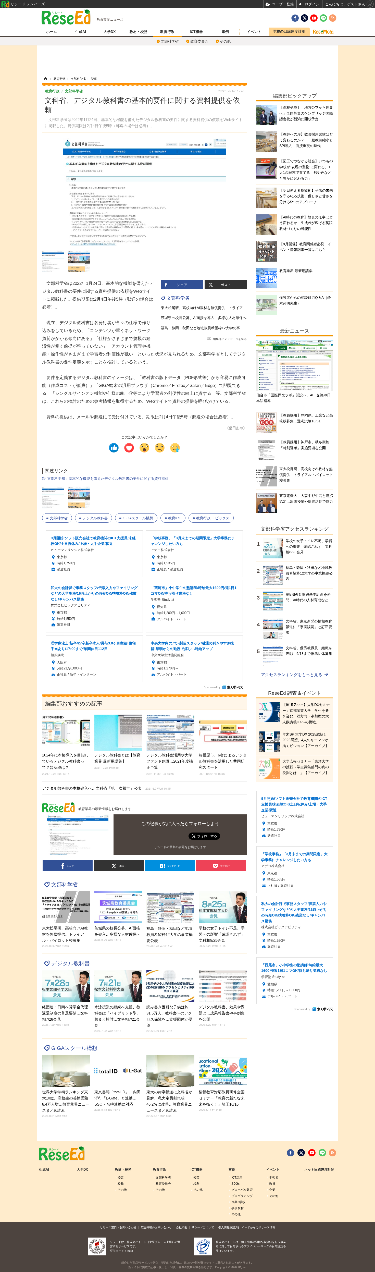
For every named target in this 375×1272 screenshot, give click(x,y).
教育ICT (174, 518)
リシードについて (203, 1227)
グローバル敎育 (242, 1190)
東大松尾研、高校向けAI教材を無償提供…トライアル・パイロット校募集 (220, 308)
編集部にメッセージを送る (230, 338)
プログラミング (242, 1196)
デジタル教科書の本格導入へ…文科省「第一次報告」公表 (106, 788)
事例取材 (237, 1208)
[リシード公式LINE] (322, 1152)
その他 (225, 41)
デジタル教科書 (95, 518)
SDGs (235, 1183)
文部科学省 (170, 41)
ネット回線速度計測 (319, 1169)
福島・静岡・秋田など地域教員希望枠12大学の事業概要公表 (209, 328)
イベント (254, 32)
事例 (225, 32)
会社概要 (181, 1227)
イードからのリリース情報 (258, 1227)
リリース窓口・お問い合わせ (118, 1227)
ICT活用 (236, 1177)
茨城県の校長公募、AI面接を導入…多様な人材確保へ (203, 318)
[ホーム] (45, 79)
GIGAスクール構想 (138, 518)
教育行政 (167, 32)
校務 (121, 1183)
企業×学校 (238, 1202)
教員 (272, 1183)
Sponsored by (212, 687)
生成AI (80, 32)
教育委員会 (199, 41)
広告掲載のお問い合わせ (156, 1227)
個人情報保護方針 (229, 1227)
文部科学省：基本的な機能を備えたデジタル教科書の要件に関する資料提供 (108, 478)
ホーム (51, 32)
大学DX (110, 32)
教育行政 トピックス (212, 518)
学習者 (273, 1177)
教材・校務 (138, 32)
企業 (272, 1190)
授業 (121, 1177)
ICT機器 (196, 32)
